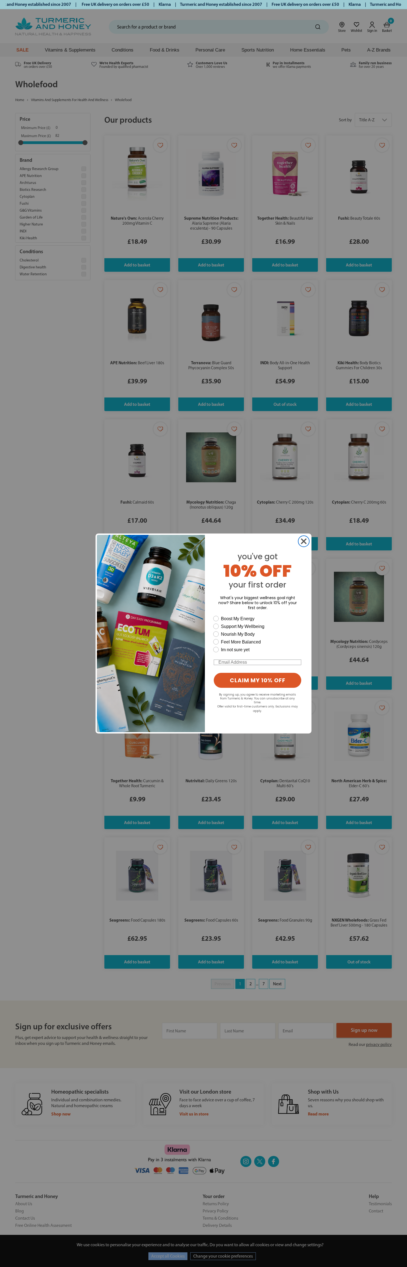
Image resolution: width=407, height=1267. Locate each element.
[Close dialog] (303, 541)
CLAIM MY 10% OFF (257, 680)
